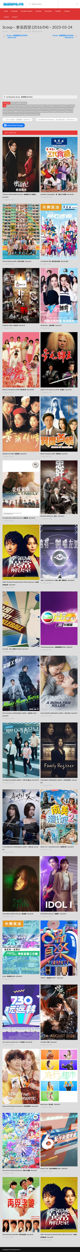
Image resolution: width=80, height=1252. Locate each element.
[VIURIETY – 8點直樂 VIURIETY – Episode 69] (59, 948)
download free (33, 106)
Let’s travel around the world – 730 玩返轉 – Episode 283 (17, 1042)
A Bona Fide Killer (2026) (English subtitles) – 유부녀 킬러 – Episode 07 (59, 713)
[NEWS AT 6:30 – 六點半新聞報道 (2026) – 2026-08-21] (59, 1139)
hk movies (19, 109)
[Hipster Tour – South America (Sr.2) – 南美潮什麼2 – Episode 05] (59, 817)
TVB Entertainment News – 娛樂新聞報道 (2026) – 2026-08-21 (56, 647)
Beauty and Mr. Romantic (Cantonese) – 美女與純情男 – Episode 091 (20, 1106)
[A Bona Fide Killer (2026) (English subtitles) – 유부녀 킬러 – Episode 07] (59, 683)
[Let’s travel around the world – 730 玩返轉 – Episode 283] (20, 1012)
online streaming (58, 109)
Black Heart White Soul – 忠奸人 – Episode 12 (52, 516)
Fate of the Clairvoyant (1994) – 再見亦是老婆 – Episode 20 (17, 1234)
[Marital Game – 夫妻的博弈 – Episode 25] (59, 295)
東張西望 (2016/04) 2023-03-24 (31, 114)
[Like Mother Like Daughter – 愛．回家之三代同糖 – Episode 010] (59, 164)
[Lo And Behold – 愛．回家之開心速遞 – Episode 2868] (59, 231)
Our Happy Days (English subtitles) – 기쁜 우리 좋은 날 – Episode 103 (20, 780)
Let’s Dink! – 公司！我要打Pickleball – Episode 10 (15, 649)
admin (6, 31)
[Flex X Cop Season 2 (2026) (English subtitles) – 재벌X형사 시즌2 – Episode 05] (20, 683)
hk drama (11, 109)
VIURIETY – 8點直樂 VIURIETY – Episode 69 (52, 978)
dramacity (43, 106)
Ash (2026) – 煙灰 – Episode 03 (48, 1042)
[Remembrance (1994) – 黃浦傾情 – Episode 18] (20, 424)
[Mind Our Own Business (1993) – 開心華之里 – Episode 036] (20, 359)
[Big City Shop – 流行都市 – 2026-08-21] (59, 1075)
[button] (40, 97)
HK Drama (14, 11)
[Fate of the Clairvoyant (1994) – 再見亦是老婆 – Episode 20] (20, 1204)
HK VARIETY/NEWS (26, 11)
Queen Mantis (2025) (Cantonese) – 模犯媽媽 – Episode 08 (17, 913)
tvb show (61, 111)
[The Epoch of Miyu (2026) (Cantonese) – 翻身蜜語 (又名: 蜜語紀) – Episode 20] (20, 164)
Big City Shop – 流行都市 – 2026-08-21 (50, 1104)
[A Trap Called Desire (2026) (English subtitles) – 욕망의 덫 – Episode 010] (20, 817)
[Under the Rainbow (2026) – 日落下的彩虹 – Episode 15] (20, 231)
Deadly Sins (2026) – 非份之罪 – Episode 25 (13, 325)
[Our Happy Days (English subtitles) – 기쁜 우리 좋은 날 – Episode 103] (20, 750)
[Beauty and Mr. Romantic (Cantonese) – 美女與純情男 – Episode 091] (20, 1076)
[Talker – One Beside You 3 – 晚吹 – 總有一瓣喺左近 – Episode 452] (59, 551)
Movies (6, 17)
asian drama (11, 106)
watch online (17, 114)
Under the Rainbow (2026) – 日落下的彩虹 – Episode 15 (16, 261)
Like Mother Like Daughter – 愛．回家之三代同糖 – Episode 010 (57, 194)
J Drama (67, 11)
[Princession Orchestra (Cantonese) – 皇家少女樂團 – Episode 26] (20, 1140)
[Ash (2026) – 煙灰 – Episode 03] (59, 1012)
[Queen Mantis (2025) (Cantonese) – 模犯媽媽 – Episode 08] (20, 884)
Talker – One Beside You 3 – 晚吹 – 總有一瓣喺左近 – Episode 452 (57, 580)
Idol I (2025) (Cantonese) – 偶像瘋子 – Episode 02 (53, 913)
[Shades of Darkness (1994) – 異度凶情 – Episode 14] (59, 424)
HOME (6, 11)
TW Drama (48, 11)
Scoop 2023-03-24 (30, 111)
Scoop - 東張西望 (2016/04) (35, 31)
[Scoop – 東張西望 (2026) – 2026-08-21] (20, 947)
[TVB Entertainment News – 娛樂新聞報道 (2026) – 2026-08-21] (59, 618)
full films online (60, 106)
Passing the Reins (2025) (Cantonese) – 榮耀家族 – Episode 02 (18, 518)
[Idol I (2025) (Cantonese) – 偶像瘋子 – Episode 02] (59, 884)
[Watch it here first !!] (13, 4)
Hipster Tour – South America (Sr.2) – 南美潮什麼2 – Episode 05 (57, 846)
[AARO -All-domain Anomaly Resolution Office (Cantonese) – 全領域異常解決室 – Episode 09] (20, 552)
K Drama (38, 11)
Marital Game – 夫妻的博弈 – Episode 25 (51, 325)
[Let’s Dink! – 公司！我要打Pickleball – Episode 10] (20, 619)
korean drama (36, 109)
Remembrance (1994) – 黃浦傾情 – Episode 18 (14, 453)
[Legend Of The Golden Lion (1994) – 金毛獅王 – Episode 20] (59, 359)
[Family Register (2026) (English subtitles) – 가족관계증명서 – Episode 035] (59, 750)
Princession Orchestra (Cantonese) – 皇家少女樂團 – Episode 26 (19, 1170)
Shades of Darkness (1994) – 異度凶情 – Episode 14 (54, 453)
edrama (50, 106)
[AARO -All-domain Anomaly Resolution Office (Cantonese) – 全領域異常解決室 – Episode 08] (59, 1204)
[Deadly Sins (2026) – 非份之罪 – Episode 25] (20, 295)
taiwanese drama (42, 111)
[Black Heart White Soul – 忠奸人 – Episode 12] (59, 487)
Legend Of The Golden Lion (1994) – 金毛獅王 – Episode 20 (56, 389)
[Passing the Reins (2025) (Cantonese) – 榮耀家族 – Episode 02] (20, 488)
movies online (46, 109)
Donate (15, 17)
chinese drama (21, 106)
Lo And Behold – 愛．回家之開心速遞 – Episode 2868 (54, 261)
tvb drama (53, 111)
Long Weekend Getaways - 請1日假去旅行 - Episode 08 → (56, 119)
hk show (27, 109)
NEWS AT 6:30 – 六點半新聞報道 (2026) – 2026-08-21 (54, 1168)
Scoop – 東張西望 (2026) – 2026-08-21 (12, 976)
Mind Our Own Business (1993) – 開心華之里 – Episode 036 (18, 389)
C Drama (58, 11)
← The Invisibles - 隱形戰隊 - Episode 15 (17, 119)
